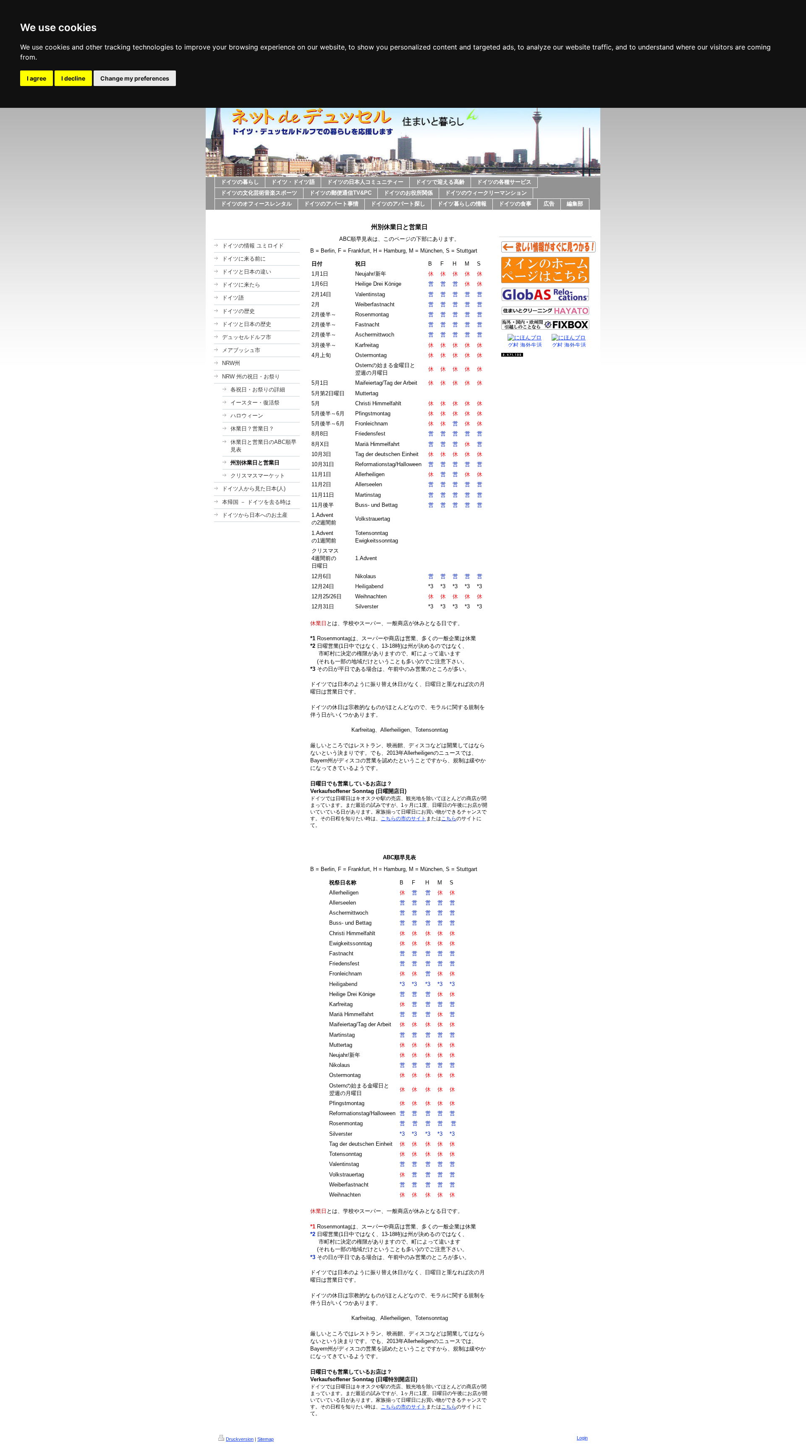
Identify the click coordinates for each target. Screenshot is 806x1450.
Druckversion (240, 1439)
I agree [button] (36, 78)
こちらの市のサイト (403, 818)
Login (582, 1437)
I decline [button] (73, 78)
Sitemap (265, 1439)
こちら (448, 818)
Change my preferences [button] (134, 78)
